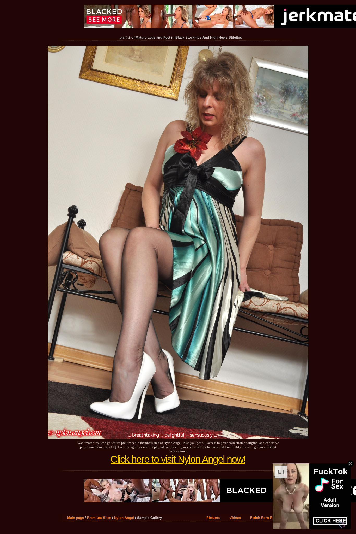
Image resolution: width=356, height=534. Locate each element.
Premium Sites (99, 518)
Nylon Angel (124, 518)
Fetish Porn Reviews (266, 518)
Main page (75, 518)
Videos (235, 518)
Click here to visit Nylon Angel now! (178, 459)
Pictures (213, 518)
